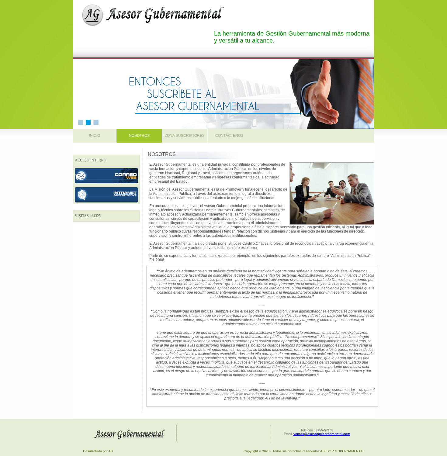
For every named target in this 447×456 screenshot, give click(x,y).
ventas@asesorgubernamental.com (321, 434)
